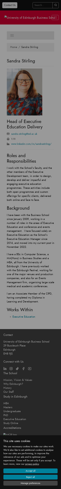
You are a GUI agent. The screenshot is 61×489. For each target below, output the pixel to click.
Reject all (30, 477)
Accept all (30, 471)
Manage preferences (30, 483)
